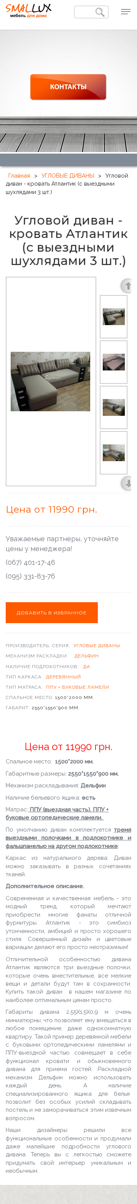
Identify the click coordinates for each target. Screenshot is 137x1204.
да (86, 666)
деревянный (63, 677)
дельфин (87, 656)
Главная (19, 175)
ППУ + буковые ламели (77, 687)
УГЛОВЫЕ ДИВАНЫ (67, 175)
